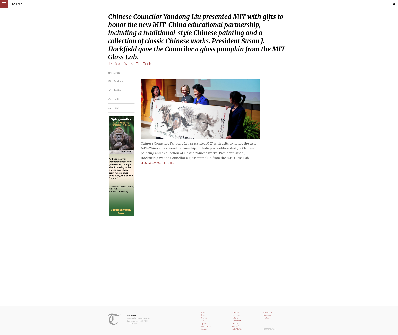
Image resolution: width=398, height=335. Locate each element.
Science (204, 329)
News (203, 315)
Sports (203, 323)
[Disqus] (199, 258)
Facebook (267, 315)
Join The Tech (237, 329)
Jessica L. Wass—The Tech (129, 63)
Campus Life (206, 326)
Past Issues (236, 315)
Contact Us (268, 312)
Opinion (204, 318)
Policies (235, 318)
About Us (235, 312)
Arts (202, 320)
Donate (235, 323)
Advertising (236, 320)
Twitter (266, 318)
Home (203, 312)
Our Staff (235, 326)
